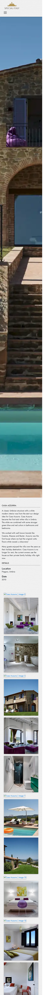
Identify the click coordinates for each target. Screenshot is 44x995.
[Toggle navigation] (5, 12)
